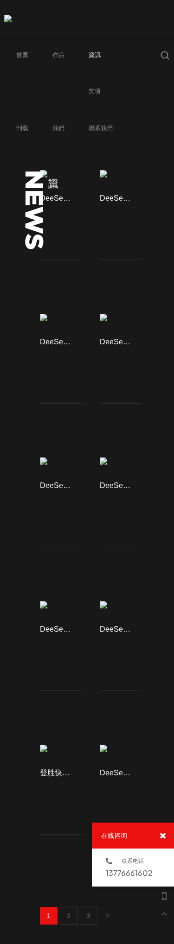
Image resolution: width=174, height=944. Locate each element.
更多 (64, 274)
